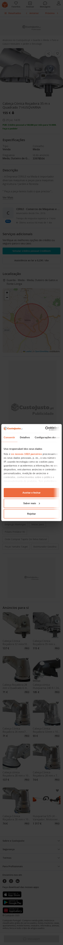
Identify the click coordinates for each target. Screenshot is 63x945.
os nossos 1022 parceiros (26, 453)
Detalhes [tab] (25, 437)
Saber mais (29, 503)
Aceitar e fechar (31, 492)
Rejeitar (31, 513)
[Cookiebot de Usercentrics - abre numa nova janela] (45, 428)
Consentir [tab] (9, 437)
